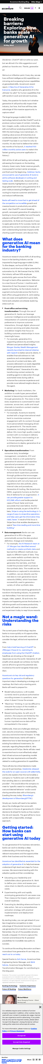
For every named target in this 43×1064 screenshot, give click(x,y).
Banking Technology (9, 986)
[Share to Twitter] (36, 1059)
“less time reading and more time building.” (23, 526)
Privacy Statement (17, 1030)
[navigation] (39, 8)
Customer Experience (28, 986)
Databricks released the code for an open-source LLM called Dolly (21, 770)
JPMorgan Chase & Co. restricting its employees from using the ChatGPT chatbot (20, 651)
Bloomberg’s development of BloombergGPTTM (17, 796)
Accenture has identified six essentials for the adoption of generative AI (21, 862)
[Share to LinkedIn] (33, 1059)
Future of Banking (9, 989)
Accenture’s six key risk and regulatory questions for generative (18, 677)
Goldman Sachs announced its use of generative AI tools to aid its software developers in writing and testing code (21, 176)
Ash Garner (21, 958)
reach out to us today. (11, 954)
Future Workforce (24, 989)
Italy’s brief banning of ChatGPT (20, 646)
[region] (21, 1029)
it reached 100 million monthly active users (19, 148)
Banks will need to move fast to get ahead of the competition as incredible (20, 201)
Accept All (21, 1035)
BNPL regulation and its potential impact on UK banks (12, 1061)
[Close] (40, 1006)
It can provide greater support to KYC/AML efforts (23, 497)
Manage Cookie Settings (21, 1048)
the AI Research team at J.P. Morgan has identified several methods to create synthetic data (23, 546)
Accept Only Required (21, 1042)
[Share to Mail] (39, 1059)
